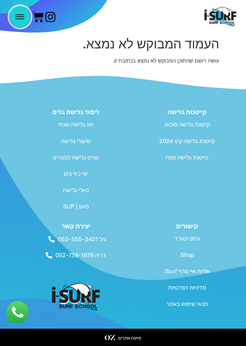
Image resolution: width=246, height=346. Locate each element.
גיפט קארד (187, 238)
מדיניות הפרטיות (187, 287)
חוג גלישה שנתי (76, 124)
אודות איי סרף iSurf (187, 271)
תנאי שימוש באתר (187, 304)
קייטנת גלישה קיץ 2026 (187, 141)
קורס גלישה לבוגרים (76, 157)
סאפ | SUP (76, 206)
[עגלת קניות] (38, 17)
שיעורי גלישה (76, 141)
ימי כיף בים (76, 173)
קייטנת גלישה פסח (187, 157)
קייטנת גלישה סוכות (187, 124)
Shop (187, 254)
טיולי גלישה (76, 190)
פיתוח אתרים (129, 338)
